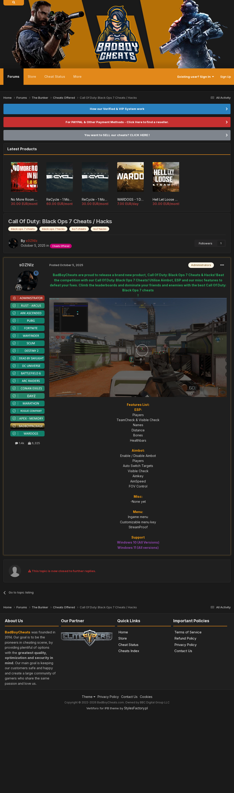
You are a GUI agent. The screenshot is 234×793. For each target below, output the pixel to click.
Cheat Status (54, 76)
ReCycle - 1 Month (95, 199)
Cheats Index (128, 651)
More (77, 76)
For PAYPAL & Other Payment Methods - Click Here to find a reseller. (117, 122)
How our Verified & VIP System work (117, 109)
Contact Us (183, 651)
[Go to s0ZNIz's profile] (13, 243)
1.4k (21, 443)
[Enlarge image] (138, 347)
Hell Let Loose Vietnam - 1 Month (166, 199)
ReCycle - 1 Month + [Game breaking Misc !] (59, 199)
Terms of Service (188, 632)
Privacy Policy (185, 645)
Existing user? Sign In (194, 76)
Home (123, 632)
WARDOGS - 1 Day (130, 199)
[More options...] (222, 265)
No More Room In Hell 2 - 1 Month (24, 199)
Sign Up (225, 76)
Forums (13, 76)
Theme (87, 697)
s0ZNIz (26, 264)
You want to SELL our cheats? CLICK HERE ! (117, 135)
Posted (66, 265)
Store (32, 76)
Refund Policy (185, 638)
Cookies (146, 697)
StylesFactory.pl (136, 708)
